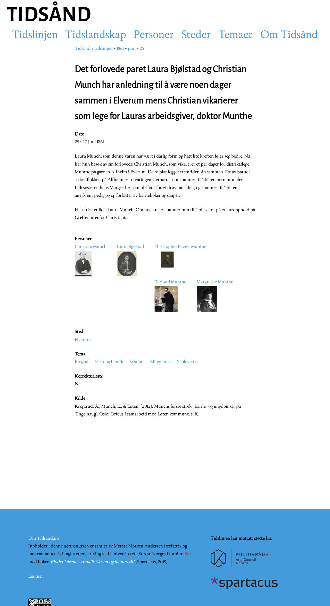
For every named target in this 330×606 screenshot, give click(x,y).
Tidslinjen (35, 35)
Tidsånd (82, 48)
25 (142, 48)
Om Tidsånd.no (43, 538)
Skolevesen (187, 361)
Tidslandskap (95, 35)
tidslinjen (104, 48)
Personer (154, 35)
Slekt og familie (109, 361)
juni (132, 48)
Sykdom (137, 361)
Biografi (82, 361)
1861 (120, 48)
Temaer (235, 35)
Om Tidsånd (289, 35)
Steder (196, 35)
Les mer (35, 576)
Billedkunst (161, 361)
